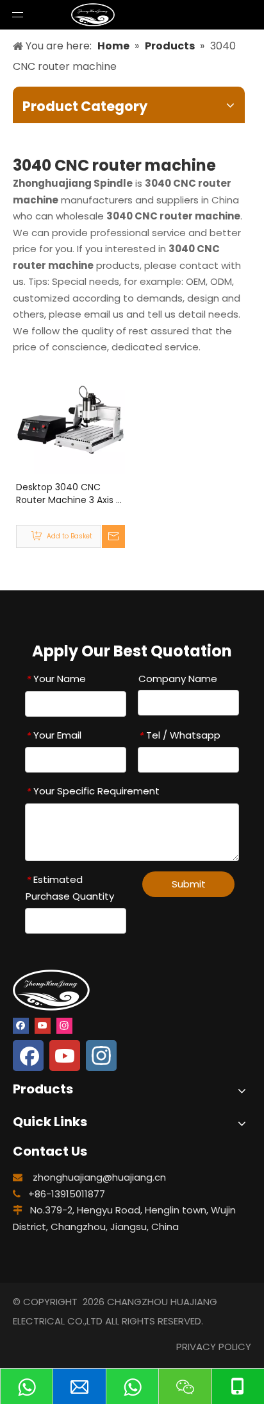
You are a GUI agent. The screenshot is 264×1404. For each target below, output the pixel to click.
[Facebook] (21, 1025)
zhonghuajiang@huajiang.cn (99, 1177)
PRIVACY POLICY (213, 1346)
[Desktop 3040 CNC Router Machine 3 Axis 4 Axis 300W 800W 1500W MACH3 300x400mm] (70, 418)
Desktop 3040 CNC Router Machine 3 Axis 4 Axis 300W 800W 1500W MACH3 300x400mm (69, 493)
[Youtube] (43, 1025)
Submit (189, 884)
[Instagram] (64, 1025)
